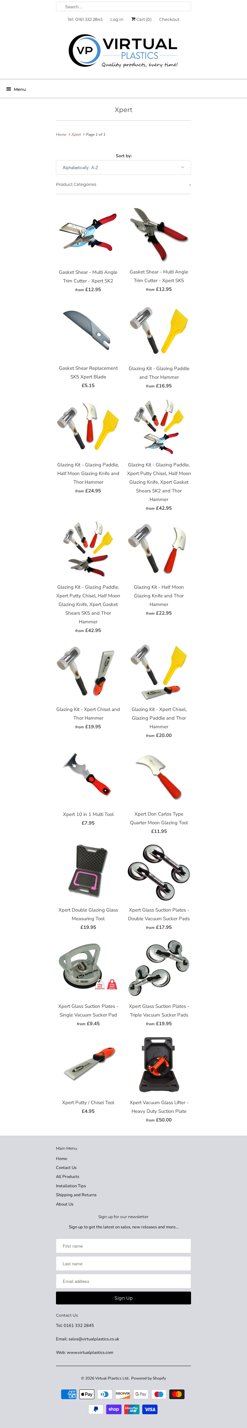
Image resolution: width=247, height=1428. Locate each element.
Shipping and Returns (76, 1195)
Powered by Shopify (148, 1378)
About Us (64, 1204)
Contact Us (66, 1168)
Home (61, 1159)
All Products (67, 1177)
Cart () (143, 19)
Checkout (169, 19)
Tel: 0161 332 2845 (85, 19)
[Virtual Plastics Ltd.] (123, 51)
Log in (117, 19)
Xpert (124, 110)
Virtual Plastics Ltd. (112, 1378)
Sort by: (124, 156)
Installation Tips (71, 1186)
